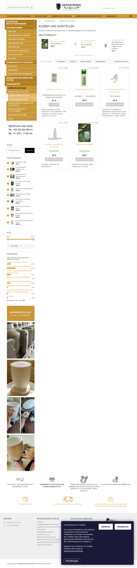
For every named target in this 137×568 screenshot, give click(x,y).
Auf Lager (16, 246)
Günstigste (61, 61)
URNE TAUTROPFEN (15, 54)
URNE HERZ (12, 31)
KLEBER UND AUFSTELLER (17, 88)
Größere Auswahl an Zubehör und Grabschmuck (19, 272)
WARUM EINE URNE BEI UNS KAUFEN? (48, 542)
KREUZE (11, 119)
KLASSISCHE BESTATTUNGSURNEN (16, 22)
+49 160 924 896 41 (12, 525)
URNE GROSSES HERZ (16, 43)
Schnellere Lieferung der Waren (19, 286)
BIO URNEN (12, 58)
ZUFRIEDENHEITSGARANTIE (45, 532)
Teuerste (72, 61)
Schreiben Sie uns (43, 535)
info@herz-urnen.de (13, 522)
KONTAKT (40, 522)
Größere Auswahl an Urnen (17, 262)
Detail (55, 105)
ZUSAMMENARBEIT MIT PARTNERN (47, 524)
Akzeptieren (122, 526)
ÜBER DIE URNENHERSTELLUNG (46, 537)
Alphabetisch (100, 61)
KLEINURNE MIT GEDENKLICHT (19, 51)
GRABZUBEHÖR (13, 84)
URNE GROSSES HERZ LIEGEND (19, 35)
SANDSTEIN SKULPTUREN (17, 115)
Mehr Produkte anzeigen (83, 55)
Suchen (31, 7)
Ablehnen (105, 526)
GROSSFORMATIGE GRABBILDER (20, 74)
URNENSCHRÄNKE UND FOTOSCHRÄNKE (16, 110)
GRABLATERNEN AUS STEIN (19, 95)
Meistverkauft (86, 61)
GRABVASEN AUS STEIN (18, 99)
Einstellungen (72, 561)
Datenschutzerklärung (73, 551)
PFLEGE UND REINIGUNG (44, 545)
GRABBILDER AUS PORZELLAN (19, 62)
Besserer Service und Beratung (18, 277)
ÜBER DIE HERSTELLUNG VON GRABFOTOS (50, 540)
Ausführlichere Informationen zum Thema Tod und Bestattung (20, 291)
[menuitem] (19, 16)
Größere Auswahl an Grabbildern (19, 266)
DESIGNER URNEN (14, 27)
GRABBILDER (12, 70)
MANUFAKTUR (41, 529)
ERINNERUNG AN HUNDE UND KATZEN (19, 79)
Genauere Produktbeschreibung (19, 281)
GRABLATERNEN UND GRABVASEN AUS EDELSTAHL (20, 104)
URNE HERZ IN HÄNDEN (16, 39)
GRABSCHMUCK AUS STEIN (18, 92)
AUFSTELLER (12, 66)
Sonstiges (10, 296)
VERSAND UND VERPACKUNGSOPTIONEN (50, 527)
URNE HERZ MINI (14, 47)
